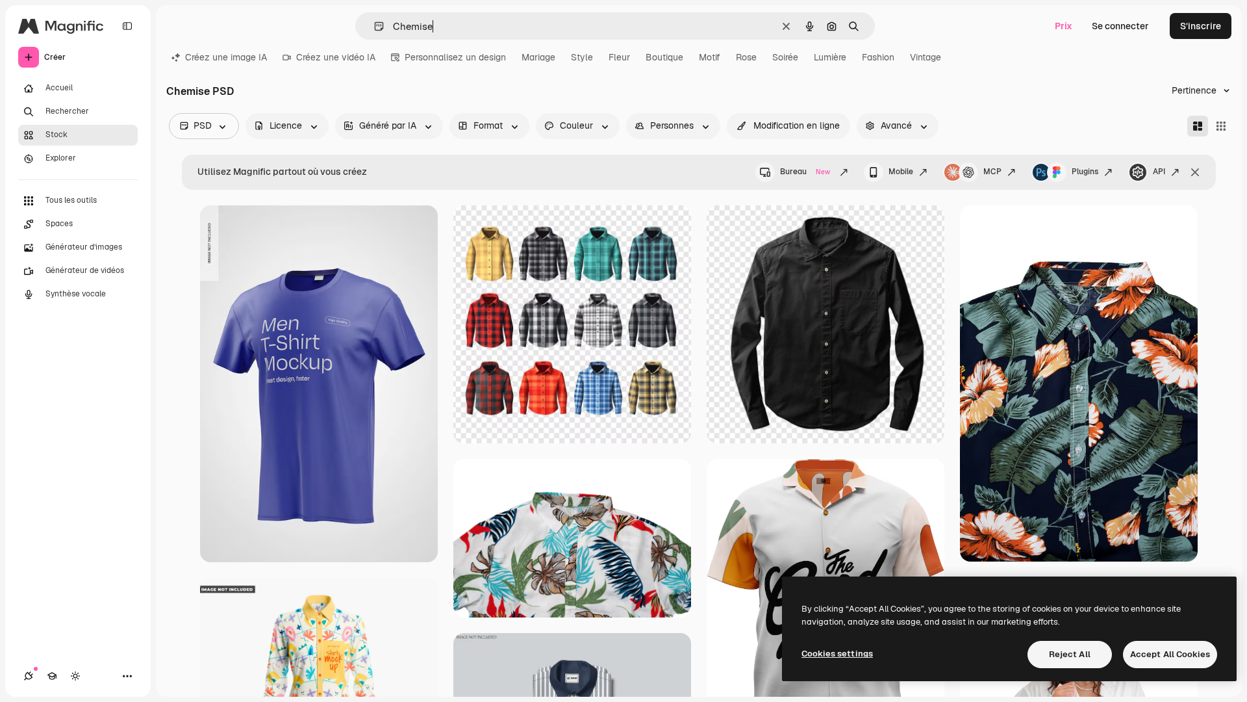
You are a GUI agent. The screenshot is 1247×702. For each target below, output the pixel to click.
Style (582, 57)
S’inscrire (1200, 26)
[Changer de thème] (75, 676)
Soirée (785, 57)
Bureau (805, 171)
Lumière (830, 57)
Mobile (900, 171)
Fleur (619, 57)
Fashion (878, 57)
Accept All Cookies (1170, 654)
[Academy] (52, 676)
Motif (709, 57)
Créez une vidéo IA (335, 57)
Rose (746, 57)
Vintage (925, 57)
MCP (992, 171)
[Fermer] (1195, 172)
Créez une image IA (226, 57)
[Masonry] (1197, 126)
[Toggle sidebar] (127, 26)
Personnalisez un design (455, 57)
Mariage (538, 57)
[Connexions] (28, 676)
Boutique (664, 57)
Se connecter (1120, 26)
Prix (1063, 26)
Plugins (1085, 171)
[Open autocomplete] (374, 26)
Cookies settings (837, 653)
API (1159, 171)
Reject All (1069, 654)
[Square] (1221, 126)
